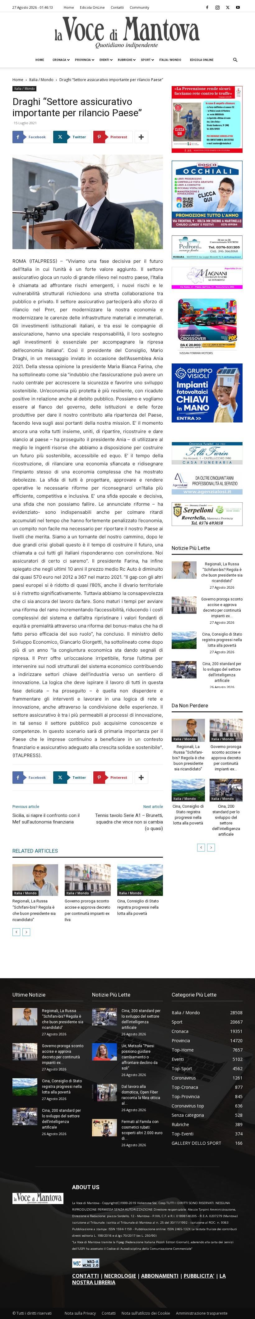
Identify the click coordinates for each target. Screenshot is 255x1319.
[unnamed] (207, 493)
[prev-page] (16, 932)
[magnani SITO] (207, 287)
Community (139, 7)
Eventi (104, 60)
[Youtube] (238, 7)
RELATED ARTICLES (35, 851)
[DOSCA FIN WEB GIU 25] (207, 226)
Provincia (83, 60)
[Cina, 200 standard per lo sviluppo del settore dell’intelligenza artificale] (184, 669)
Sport (146, 60)
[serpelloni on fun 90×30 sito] (207, 524)
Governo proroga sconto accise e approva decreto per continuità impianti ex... (226, 757)
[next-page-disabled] (26, 932)
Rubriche (125, 60)
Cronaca (59, 60)
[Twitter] (227, 7)
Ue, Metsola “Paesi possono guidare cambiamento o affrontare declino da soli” (140, 1057)
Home (69, 7)
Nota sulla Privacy (80, 1313)
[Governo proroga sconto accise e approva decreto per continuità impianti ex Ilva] (87, 880)
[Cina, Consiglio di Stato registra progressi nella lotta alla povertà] (140, 880)
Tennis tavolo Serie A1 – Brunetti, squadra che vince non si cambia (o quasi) (129, 822)
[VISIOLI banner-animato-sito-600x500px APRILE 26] (207, 421)
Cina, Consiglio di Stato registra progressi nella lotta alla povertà (138, 907)
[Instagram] (217, 7)
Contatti (117, 7)
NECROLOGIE (120, 1275)
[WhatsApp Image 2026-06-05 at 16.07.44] (207, 354)
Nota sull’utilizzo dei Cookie (146, 1313)
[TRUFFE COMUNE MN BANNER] (207, 151)
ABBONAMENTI (159, 1275)
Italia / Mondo (170, 60)
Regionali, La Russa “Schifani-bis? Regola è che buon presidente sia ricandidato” (188, 757)
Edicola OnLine (92, 7)
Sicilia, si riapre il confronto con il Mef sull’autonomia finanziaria (46, 819)
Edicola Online (201, 60)
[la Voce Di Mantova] (127, 33)
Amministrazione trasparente (202, 1313)
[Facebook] (207, 7)
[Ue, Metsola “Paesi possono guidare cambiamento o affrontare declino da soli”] (104, 1052)
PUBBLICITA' (199, 1275)
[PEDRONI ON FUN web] (207, 257)
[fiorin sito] (207, 463)
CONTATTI (85, 1275)
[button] (235, 60)
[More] (141, 137)
